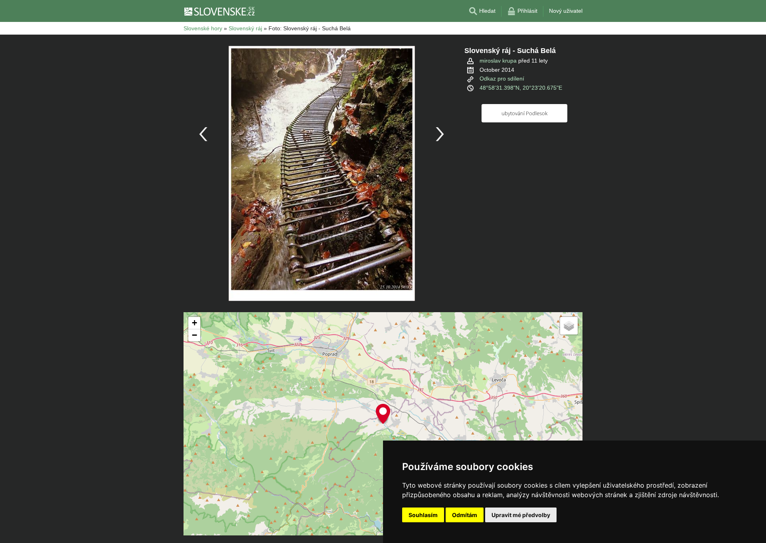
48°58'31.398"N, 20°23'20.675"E (521, 88)
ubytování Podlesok (524, 113)
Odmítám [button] (464, 515)
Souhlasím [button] (423, 515)
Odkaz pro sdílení (502, 78)
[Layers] (569, 325)
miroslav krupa (498, 60)
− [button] (194, 335)
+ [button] (194, 323)
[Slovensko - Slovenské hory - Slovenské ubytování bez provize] (219, 11)
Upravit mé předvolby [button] (521, 515)
